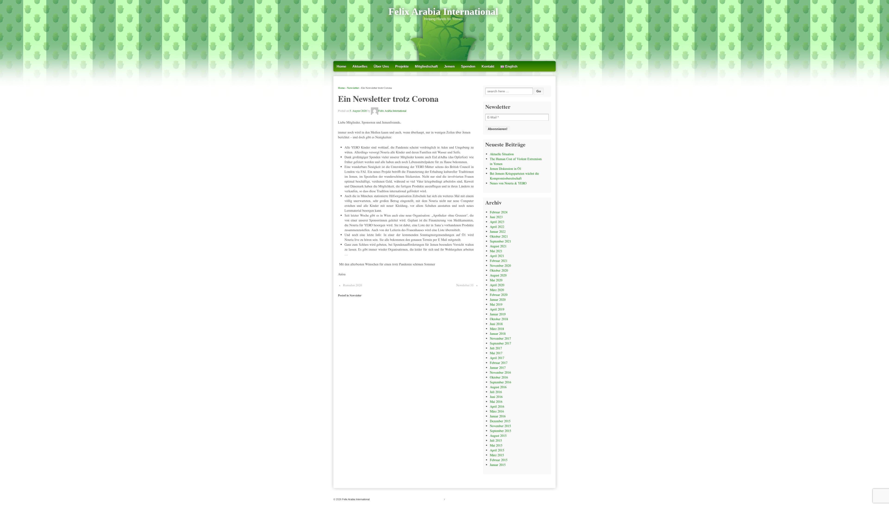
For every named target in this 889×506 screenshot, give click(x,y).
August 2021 (498, 246)
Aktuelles (359, 66)
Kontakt (488, 66)
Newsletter (353, 88)
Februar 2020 (498, 294)
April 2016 (497, 406)
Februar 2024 (498, 212)
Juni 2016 (496, 396)
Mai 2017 (496, 353)
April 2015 (497, 450)
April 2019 (497, 309)
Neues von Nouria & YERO (508, 183)
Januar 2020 (498, 299)
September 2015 (500, 430)
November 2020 (500, 265)
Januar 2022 (498, 231)
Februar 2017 (498, 362)
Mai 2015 (496, 445)
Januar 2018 (498, 333)
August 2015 (498, 435)
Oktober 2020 (499, 270)
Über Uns (381, 66)
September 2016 (500, 382)
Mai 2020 (496, 280)
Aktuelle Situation (502, 154)
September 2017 (500, 343)
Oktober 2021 (499, 236)
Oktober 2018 (499, 319)
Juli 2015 (496, 440)
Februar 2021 (498, 260)
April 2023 (497, 222)
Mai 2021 (496, 251)
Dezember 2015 (500, 421)
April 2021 (497, 256)
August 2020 (498, 275)
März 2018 (497, 328)
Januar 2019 (498, 314)
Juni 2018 (496, 324)
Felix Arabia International (443, 11)
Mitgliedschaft (426, 66)
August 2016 (498, 387)
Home (341, 66)
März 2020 (497, 290)
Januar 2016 (498, 416)
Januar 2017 (498, 367)
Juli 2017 (496, 348)
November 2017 (500, 338)
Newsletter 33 (464, 285)
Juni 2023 (496, 217)
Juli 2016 (496, 392)
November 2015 (500, 426)
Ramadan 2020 (352, 285)
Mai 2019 (496, 304)
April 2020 (497, 285)
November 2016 (500, 372)
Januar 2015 (498, 465)
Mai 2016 (496, 401)
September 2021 (500, 241)
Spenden (468, 66)
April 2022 (497, 226)
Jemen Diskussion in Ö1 (505, 168)
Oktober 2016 (499, 377)
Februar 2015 (498, 460)
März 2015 (497, 455)
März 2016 (497, 411)
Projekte (402, 66)
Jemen (449, 66)
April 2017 (497, 358)
